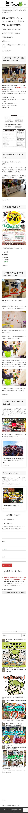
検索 (24, 635)
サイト (3, 557)
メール (4, 549)
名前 (3, 541)
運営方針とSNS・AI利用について (12, 805)
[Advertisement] (14, 614)
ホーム (3, 805)
